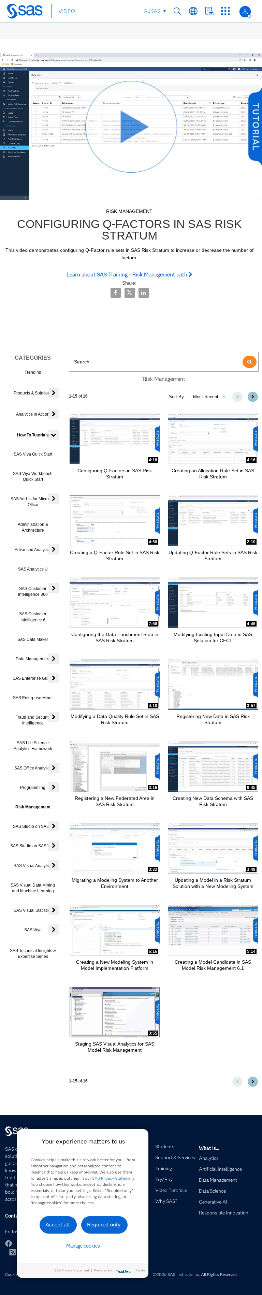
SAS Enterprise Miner (33, 697)
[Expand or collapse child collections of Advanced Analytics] (53, 549)
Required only (104, 1224)
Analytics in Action (32, 414)
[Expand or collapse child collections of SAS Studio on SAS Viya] (53, 845)
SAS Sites (225, 11)
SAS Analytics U (33, 569)
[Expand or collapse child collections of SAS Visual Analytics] (53, 865)
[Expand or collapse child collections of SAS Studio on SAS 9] (53, 826)
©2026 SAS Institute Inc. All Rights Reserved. (195, 1274)
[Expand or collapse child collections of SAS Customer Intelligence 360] (53, 588)
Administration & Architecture (33, 527)
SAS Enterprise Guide (33, 678)
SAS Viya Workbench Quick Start (33, 476)
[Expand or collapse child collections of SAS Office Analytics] (53, 768)
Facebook (8, 1243)
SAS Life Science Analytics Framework (33, 745)
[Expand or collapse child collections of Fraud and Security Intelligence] (53, 717)
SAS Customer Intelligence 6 (32, 616)
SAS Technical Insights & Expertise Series (33, 953)
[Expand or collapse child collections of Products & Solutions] (53, 393)
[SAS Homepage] (26, 12)
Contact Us (209, 11)
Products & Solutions (33, 393)
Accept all (57, 1224)
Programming (32, 787)
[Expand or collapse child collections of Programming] (53, 787)
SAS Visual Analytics (33, 865)
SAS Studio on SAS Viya (33, 846)
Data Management (33, 659)
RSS (12, 1252)
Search (177, 11)
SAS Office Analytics (33, 768)
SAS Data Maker (32, 639)
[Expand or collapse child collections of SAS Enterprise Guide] (53, 678)
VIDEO (66, 11)
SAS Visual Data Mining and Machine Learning (33, 888)
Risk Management (32, 807)
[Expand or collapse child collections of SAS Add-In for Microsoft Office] (53, 498)
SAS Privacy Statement (113, 1178)
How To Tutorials (33, 435)
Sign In (245, 12)
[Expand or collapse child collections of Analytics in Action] (53, 414)
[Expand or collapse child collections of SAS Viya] (53, 929)
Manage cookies (83, 1246)
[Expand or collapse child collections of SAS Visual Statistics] (53, 910)
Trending (33, 372)
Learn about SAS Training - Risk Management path (128, 274)
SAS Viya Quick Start (33, 454)
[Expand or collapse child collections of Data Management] (53, 658)
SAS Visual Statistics (33, 910)
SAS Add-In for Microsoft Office (33, 502)
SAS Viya (33, 929)
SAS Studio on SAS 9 (33, 826)
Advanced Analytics (33, 549)
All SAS (152, 11)
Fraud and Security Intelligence (32, 720)
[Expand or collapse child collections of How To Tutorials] (53, 435)
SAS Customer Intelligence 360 (33, 591)
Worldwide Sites (193, 11)
